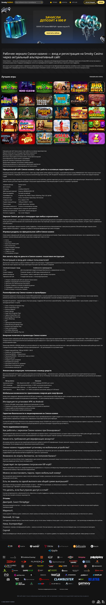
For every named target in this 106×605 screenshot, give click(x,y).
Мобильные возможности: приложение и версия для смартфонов (21, 164)
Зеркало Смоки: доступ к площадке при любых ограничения (20, 153)
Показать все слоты (96, 77)
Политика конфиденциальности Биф (47, 589)
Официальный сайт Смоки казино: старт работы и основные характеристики (25, 151)
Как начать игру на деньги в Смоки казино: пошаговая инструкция (22, 156)
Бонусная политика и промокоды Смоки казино (16, 160)
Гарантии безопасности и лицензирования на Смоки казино (20, 166)
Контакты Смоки (64, 589)
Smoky (7, 2)
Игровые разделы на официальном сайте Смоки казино (19, 155)
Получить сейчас (53, 33)
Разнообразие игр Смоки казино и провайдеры (16, 158)
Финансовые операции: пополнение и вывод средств (18, 162)
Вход (101, 2)
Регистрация (90, 2)
